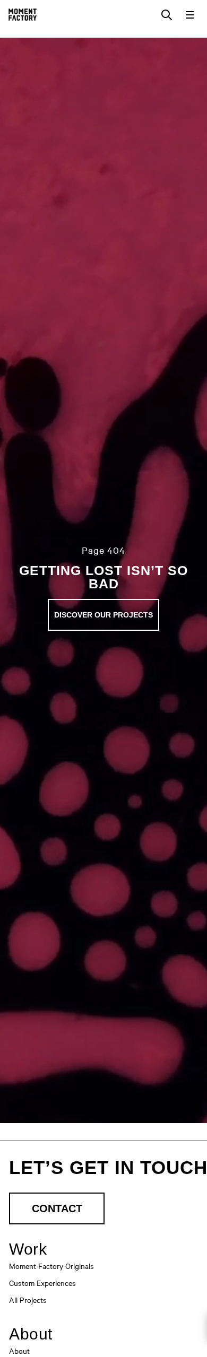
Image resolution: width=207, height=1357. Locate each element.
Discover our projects (103, 615)
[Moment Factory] (22, 14)
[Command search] (166, 15)
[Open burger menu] (190, 15)
